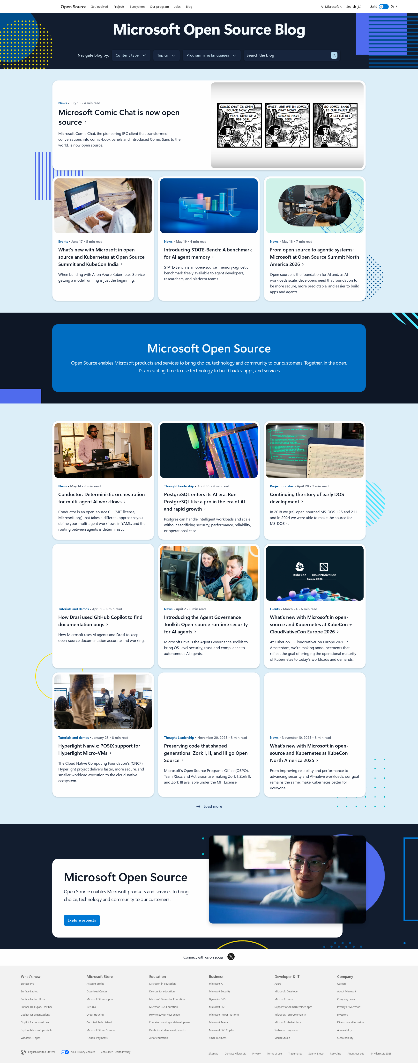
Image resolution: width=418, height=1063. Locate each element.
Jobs (177, 6)
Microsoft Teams (218, 1022)
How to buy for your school (164, 1014)
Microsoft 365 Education (163, 1007)
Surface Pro (27, 983)
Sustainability (345, 1038)
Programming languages (208, 55)
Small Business (217, 1038)
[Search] (334, 55)
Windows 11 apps (30, 1038)
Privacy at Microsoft (348, 1007)
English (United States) (41, 1052)
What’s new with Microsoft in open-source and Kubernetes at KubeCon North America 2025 (309, 753)
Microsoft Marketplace (288, 1022)
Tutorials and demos (74, 609)
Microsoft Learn (284, 999)
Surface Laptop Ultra (33, 999)
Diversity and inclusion (350, 1022)
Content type (127, 55)
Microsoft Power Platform (224, 1014)
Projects (119, 6)
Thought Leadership (179, 486)
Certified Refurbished (99, 1022)
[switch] (384, 6)
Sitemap (213, 1053)
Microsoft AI (216, 983)
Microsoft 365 (217, 1007)
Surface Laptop (29, 991)
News (63, 103)
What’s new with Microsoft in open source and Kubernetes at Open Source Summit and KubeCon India (101, 257)
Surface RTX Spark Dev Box (36, 1007)
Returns (91, 1007)
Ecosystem (137, 6)
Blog (189, 6)
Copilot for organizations (35, 1014)
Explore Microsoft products (36, 1030)
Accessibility (344, 1030)
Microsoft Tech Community (290, 1014)
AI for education (158, 1038)
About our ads (356, 1053)
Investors (342, 1014)
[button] (209, 806)
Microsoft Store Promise (101, 1030)
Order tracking (95, 1014)
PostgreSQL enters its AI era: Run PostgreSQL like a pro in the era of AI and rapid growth (204, 501)
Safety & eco (315, 1053)
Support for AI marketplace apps (293, 1007)
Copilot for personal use (35, 1022)
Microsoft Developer (287, 991)
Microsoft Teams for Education (167, 999)
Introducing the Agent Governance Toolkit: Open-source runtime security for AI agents (206, 624)
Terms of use (274, 1053)
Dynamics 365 (217, 999)
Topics (162, 55)
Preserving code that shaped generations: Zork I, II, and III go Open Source (206, 753)
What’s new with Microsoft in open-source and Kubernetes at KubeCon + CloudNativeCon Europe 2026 (311, 624)
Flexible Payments (97, 1038)
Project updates (282, 486)
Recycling (335, 1053)
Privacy (256, 1053)
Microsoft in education (162, 983)
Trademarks (295, 1053)
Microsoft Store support (100, 999)
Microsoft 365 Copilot (221, 1030)
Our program (159, 6)
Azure (278, 983)
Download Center (97, 991)
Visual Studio (282, 1038)
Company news (346, 999)
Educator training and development (170, 1022)
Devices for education (162, 991)
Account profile (95, 983)
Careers (341, 983)
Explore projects (82, 920)
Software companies (286, 1030)
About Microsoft (346, 991)
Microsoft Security (219, 991)
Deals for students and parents (167, 1030)
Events (63, 241)
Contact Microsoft (235, 1053)
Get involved (99, 6)
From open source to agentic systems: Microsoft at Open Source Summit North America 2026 (314, 257)
